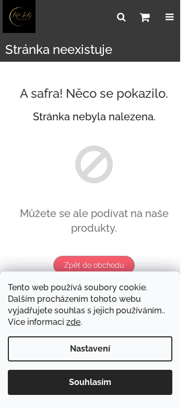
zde (73, 322)
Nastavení (90, 349)
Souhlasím (90, 382)
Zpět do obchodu (94, 265)
